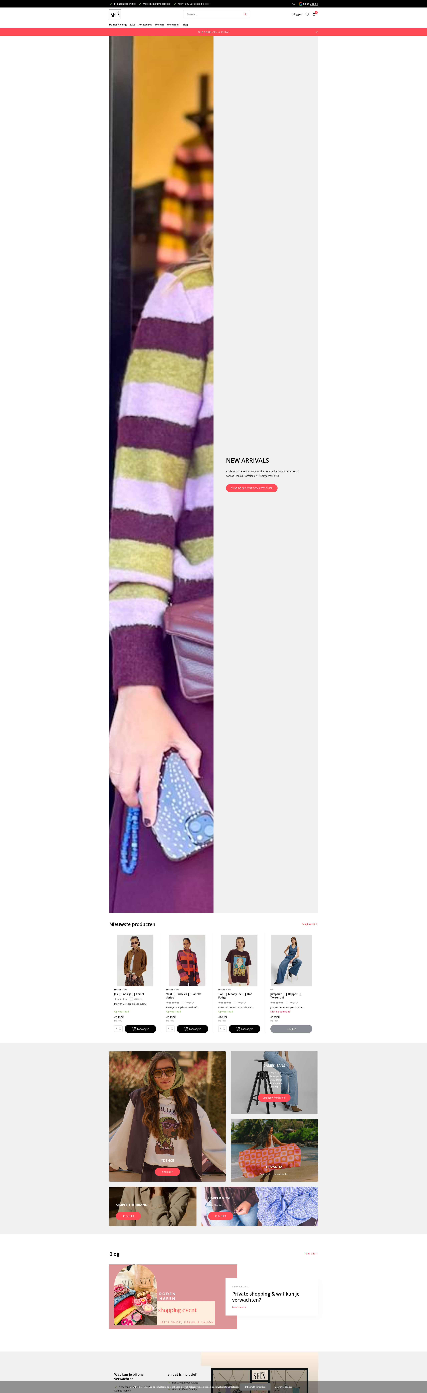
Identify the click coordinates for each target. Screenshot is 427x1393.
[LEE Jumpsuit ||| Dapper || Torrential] (291, 960)
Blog (185, 24)
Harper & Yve (120, 989)
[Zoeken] (245, 14)
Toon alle (309, 1253)
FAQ (293, 3)
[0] (313, 14)
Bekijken (291, 1028)
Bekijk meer (308, 924)
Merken (159, 24)
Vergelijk (138, 998)
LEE (271, 989)
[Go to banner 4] (152, 1206)
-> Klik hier (223, 32)
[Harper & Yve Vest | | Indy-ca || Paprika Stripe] (187, 960)
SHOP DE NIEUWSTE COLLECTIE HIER (252, 488)
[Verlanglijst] (307, 14)
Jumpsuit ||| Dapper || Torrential (286, 995)
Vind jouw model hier (274, 1097)
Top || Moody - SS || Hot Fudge (235, 995)
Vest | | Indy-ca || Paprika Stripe (183, 995)
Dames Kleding (118, 24)
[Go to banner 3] (274, 1150)
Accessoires (145, 24)
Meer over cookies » (284, 1387)
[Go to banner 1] (167, 1116)
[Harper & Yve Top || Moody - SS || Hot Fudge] (239, 960)
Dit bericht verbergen (255, 1387)
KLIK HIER (128, 1216)
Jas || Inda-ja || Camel (129, 994)
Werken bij (173, 24)
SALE (132, 24)
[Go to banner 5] (259, 1206)
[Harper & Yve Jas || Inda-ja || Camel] (135, 960)
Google (314, 3)
